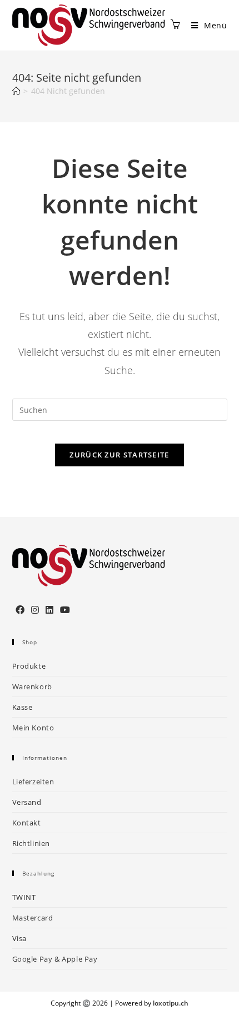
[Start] (16, 91)
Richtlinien (31, 843)
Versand (27, 802)
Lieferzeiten (33, 782)
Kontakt (26, 823)
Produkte (29, 666)
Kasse (22, 707)
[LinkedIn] (49, 610)
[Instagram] (35, 610)
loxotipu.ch (170, 1003)
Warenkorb (32, 686)
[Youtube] (65, 610)
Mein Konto (33, 728)
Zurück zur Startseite (119, 455)
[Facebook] (20, 610)
